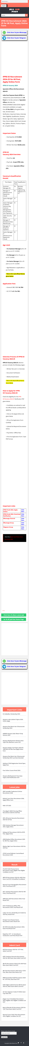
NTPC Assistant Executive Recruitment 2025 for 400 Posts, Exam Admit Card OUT (14, 957)
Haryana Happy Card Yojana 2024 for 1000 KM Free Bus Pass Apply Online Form (13, 749)
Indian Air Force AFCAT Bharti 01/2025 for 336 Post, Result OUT (14, 913)
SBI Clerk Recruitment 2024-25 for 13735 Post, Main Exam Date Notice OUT (14, 971)
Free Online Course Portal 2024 (11, 770)
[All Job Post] (14, 10)
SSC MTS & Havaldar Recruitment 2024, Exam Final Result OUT (14, 927)
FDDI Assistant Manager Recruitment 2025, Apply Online (13, 825)
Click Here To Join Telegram (16, 38)
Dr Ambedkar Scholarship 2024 (11, 714)
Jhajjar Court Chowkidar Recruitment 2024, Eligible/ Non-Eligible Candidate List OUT (14, 1000)
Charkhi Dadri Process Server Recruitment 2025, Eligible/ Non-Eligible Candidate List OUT (14, 870)
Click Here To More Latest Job (14, 615)
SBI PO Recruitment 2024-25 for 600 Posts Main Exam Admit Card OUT (14, 964)
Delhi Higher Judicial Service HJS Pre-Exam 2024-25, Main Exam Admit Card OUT (14, 985)
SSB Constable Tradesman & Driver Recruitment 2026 (12, 792)
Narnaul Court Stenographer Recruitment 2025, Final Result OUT (14, 885)
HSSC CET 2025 (7, 805)
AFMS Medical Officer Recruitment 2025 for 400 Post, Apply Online (14, 840)
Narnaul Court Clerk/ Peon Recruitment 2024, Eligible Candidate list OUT (14, 1015)
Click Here (22, 515)
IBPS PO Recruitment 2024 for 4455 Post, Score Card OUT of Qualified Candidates (14, 878)
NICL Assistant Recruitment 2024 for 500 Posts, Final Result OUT (14, 892)
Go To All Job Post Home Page (14, 619)
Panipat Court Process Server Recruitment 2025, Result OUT (11, 920)
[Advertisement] (14, 59)
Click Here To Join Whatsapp (16, 32)
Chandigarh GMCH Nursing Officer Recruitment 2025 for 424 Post (12, 811)
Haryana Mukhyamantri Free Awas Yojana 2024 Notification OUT (12, 776)
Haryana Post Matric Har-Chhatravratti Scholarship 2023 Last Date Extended (14, 757)
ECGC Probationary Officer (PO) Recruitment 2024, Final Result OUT (13, 906)
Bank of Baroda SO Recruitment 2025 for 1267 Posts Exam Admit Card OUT (14, 1008)
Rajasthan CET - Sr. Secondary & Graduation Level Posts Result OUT (12, 934)
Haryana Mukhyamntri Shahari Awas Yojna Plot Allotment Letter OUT (13, 741)
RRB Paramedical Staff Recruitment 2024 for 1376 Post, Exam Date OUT (14, 978)
